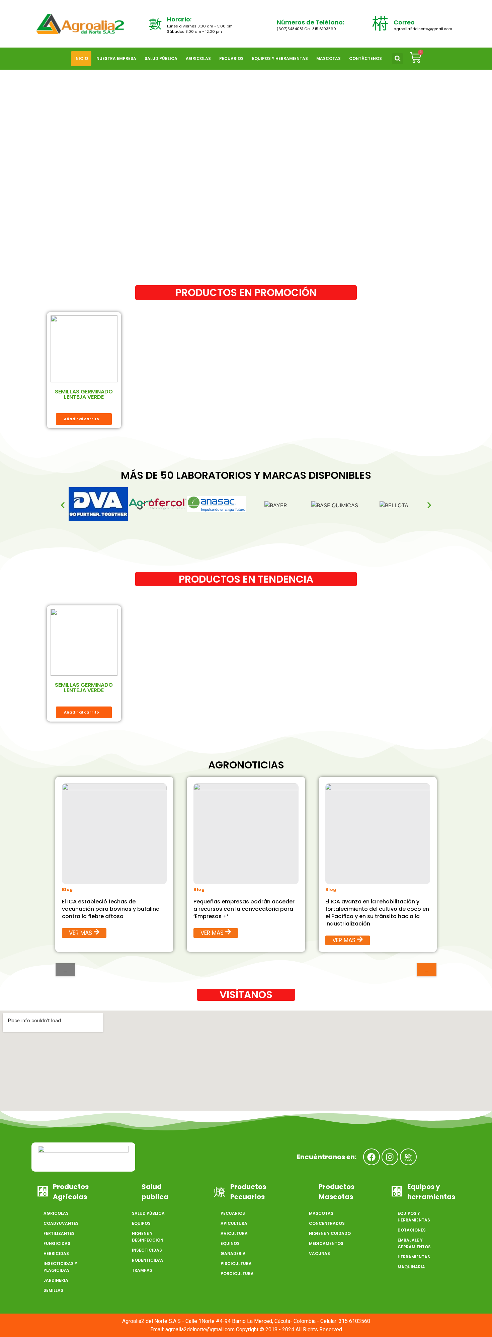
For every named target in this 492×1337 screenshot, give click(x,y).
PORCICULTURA (237, 1273)
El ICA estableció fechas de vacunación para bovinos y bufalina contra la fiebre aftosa (111, 909)
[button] (397, 58)
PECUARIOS (231, 58)
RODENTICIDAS (148, 1260)
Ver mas (80, 933)
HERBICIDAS (56, 1253)
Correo (404, 22)
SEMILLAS (53, 1290)
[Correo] (380, 23)
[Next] (426, 970)
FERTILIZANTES (59, 1233)
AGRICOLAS (198, 58)
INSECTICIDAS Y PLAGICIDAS (60, 1267)
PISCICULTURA (236, 1263)
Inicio (81, 58)
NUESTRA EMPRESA (116, 58)
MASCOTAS (328, 58)
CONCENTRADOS (327, 1223)
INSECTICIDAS (147, 1250)
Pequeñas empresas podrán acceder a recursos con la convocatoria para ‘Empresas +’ (244, 909)
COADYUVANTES (61, 1223)
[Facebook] (371, 1156)
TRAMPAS (142, 1270)
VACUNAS (319, 1253)
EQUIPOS (141, 1223)
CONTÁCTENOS (365, 58)
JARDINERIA (56, 1280)
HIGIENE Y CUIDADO (330, 1233)
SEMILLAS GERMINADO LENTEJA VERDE (84, 394)
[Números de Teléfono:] (265, 23)
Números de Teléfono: (310, 22)
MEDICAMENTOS (326, 1243)
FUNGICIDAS (57, 1243)
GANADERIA (233, 1253)
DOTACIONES (412, 1230)
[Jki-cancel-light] (408, 1156)
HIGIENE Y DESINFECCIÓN (147, 1237)
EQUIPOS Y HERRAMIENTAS (280, 58)
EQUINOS (230, 1243)
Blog (67, 889)
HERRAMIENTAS (414, 1257)
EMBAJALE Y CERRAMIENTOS (414, 1243)
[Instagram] (390, 1156)
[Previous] (65, 970)
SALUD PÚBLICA (161, 58)
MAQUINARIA (411, 1267)
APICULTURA (234, 1223)
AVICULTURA (234, 1233)
